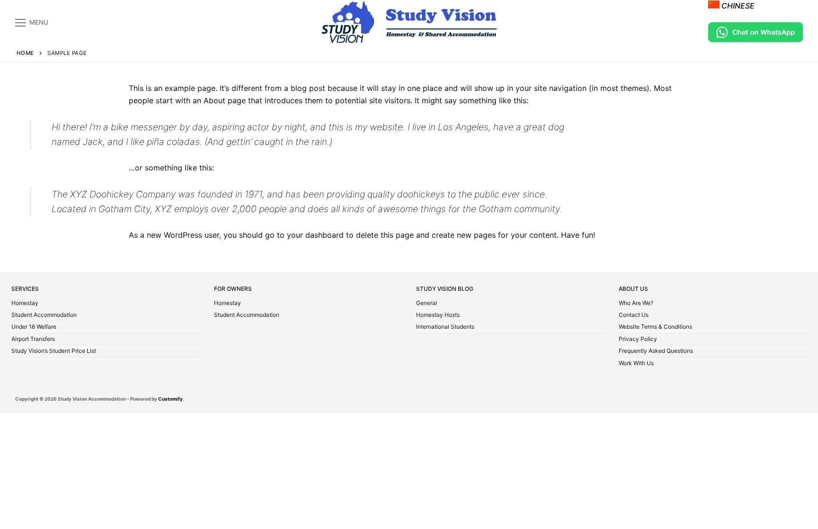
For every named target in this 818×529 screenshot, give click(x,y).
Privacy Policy (638, 339)
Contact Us (634, 315)
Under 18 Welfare (33, 327)
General (426, 303)
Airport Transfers (33, 339)
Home (25, 53)
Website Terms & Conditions (655, 327)
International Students (445, 327)
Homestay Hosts (438, 315)
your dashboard (315, 235)
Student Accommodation (44, 315)
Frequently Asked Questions (656, 351)
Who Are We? (636, 303)
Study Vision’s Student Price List (53, 351)
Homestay (24, 303)
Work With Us (636, 364)
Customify (170, 399)
